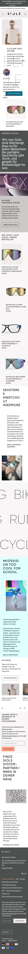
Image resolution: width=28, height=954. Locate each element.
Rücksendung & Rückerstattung (12, 888)
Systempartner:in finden (11, 845)
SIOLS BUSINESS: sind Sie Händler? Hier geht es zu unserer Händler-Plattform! (14, 3)
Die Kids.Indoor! (14, 651)
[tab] (3, 708)
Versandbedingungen (9, 885)
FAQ (17, 879)
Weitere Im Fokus (10, 678)
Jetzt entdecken (14, 93)
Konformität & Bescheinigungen (12, 897)
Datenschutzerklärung (13, 891)
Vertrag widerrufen (8, 879)
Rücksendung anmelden (10, 882)
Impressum (5, 894)
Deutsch (6, 932)
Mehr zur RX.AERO (10, 225)
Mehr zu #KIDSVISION (10, 655)
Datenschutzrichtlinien (9, 736)
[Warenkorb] (25, 14)
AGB (24, 736)
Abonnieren (8, 749)
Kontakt (22, 879)
